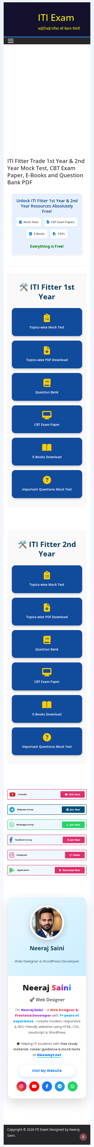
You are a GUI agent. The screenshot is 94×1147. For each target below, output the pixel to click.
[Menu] (10, 40)
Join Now (75, 809)
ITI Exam (56, 17)
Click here (74, 794)
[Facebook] (47, 1086)
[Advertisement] (47, 107)
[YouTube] (34, 1086)
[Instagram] (21, 1086)
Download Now (71, 870)
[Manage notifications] (83, 1137)
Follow (76, 855)
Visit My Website (47, 1070)
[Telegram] (60, 1086)
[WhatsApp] (73, 1086)
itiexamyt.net (49, 1055)
